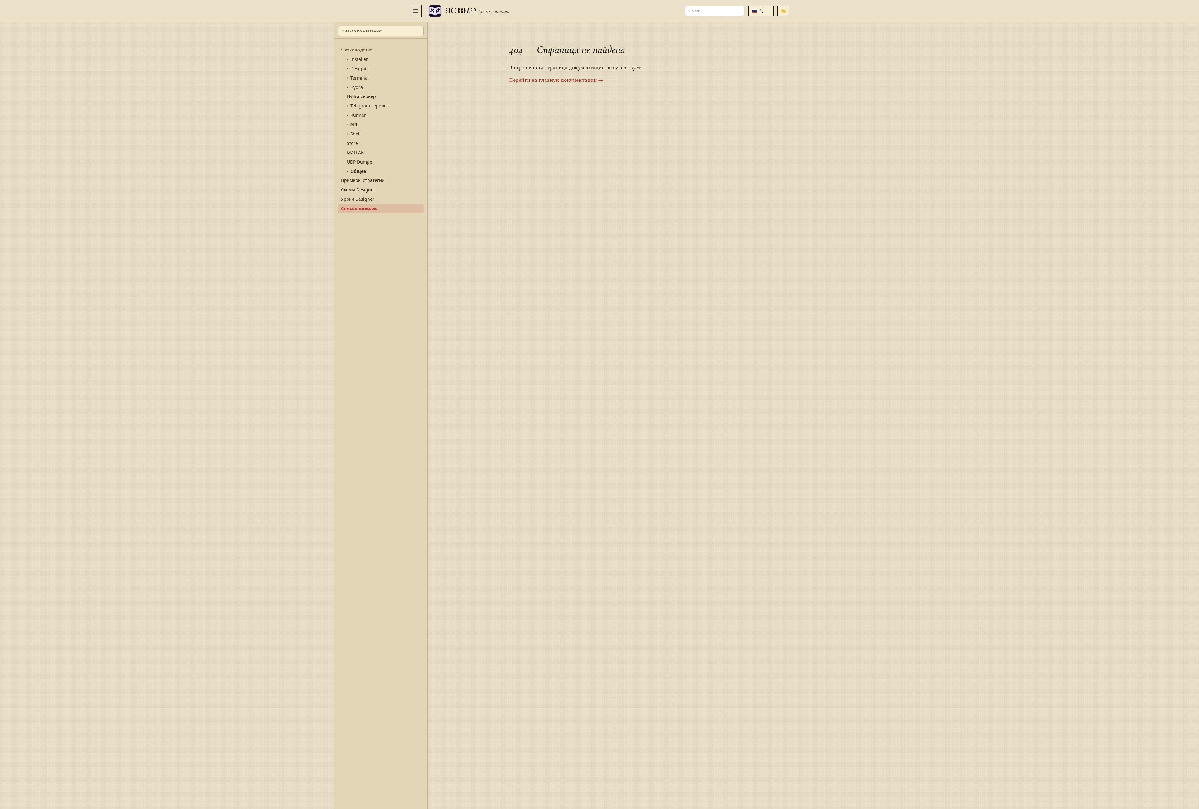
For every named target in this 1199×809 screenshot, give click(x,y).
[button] (761, 11)
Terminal (359, 78)
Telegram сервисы (370, 106)
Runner (358, 115)
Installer (359, 59)
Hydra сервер (361, 96)
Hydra (356, 87)
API (353, 124)
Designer (359, 68)
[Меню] (416, 11)
